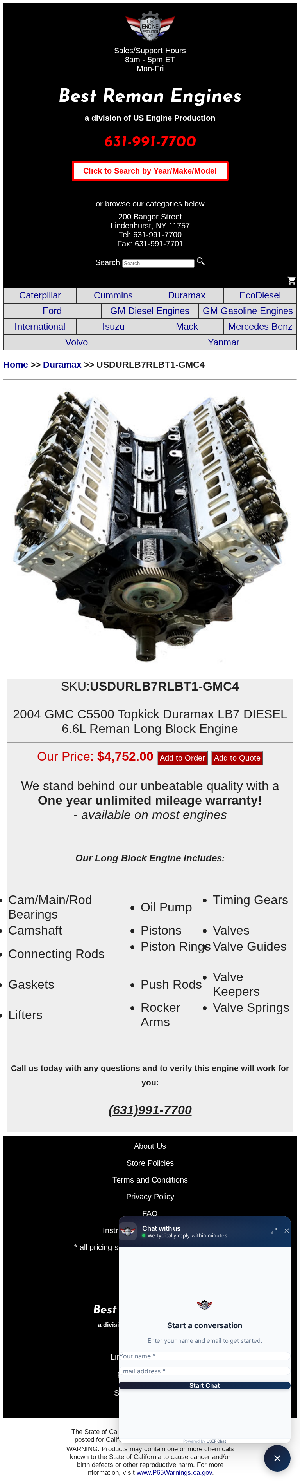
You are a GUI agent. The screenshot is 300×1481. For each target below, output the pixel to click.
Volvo (76, 342)
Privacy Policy (150, 1196)
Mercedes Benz (260, 326)
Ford (52, 311)
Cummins (113, 295)
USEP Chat (216, 1441)
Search (107, 262)
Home (15, 365)
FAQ (150, 1213)
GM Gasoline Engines (248, 311)
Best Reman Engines (150, 97)
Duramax (186, 295)
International (39, 326)
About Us (150, 1146)
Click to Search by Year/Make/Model (150, 170)
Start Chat (204, 1385)
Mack (187, 326)
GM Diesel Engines (149, 311)
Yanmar (223, 342)
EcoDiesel (260, 295)
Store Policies (150, 1163)
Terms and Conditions (150, 1179)
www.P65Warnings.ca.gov (174, 1472)
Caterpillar (40, 295)
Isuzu (113, 326)
